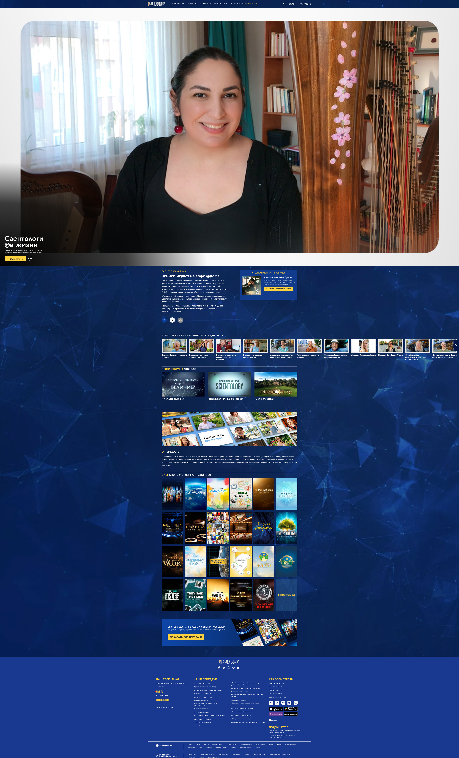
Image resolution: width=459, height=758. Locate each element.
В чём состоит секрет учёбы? (278, 277)
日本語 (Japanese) (290, 744)
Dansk (198, 744)
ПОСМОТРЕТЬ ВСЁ (286, 595)
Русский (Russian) (221, 747)
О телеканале (161, 687)
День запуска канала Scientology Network (171, 683)
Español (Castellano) (246, 744)
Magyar (271, 744)
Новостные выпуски (163, 704)
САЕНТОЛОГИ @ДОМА (174, 271)
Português (209, 747)
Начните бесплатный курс (278, 289)
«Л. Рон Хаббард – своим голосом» (207, 697)
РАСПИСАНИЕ (215, 4)
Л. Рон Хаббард (223, 754)
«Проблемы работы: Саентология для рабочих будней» (245, 684)
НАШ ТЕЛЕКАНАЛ (178, 4)
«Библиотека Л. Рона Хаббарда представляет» (206, 704)
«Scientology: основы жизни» (204, 726)
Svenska (233, 747)
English (190, 744)
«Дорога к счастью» (238, 700)
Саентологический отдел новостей (279, 754)
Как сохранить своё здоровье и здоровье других (247, 696)
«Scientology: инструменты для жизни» (245, 688)
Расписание (162, 695)
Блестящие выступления (203, 719)
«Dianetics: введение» (201, 709)
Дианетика (247, 754)
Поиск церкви (236, 754)
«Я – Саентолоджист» (201, 712)
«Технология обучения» (172, 296)
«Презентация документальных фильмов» (209, 716)
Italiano (279, 744)
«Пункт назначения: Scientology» (206, 687)
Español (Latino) (231, 744)
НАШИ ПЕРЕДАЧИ (194, 4)
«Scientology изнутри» (202, 683)
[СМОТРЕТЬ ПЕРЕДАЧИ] (172, 494)
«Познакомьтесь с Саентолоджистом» (208, 690)
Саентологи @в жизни (202, 722)
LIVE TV (205, 4)
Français (257, 747)
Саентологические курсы (207, 754)
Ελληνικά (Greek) (217, 744)
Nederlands (191, 747)
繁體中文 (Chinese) (245, 747)
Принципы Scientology (202, 700)
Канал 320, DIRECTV (276, 683)
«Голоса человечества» (202, 693)
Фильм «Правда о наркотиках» (242, 708)
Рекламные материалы (164, 707)
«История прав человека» (241, 715)
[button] (2, 345)
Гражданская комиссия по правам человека (248, 722)
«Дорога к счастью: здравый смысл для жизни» (246, 704)
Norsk (200, 747)
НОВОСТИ (227, 4)
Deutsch (206, 744)
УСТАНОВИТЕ (245, 4)
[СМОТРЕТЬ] (286, 494)
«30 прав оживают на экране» (242, 719)
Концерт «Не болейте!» (240, 692)
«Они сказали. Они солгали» (242, 712)
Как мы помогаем (259, 754)
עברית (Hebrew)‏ (260, 744)
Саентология (192, 754)
